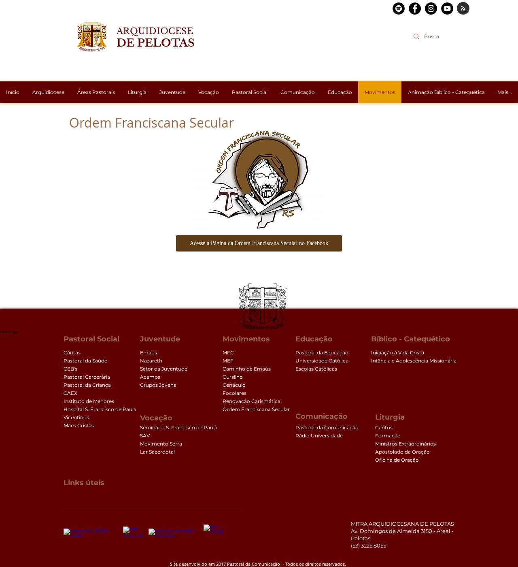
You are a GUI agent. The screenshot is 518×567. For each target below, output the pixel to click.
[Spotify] (399, 8)
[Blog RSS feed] (463, 8)
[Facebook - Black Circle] (415, 8)
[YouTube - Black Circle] (447, 8)
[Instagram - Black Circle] (431, 8)
